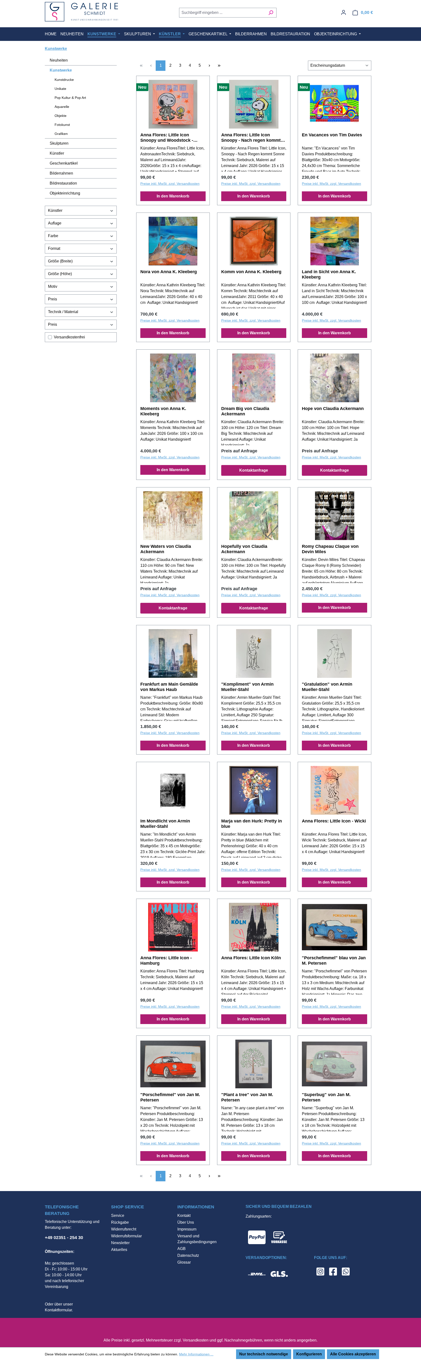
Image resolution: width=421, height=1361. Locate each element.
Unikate (60, 89)
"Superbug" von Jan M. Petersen (326, 1097)
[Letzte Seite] (219, 65)
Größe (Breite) (60, 261)
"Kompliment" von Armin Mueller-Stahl (247, 687)
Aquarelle (62, 107)
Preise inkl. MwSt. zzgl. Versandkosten (170, 184)
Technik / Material (63, 312)
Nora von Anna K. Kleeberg (168, 271)
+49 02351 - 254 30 (64, 1237)
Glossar (184, 1262)
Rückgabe (120, 1222)
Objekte (61, 116)
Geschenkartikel (64, 163)
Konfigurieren (309, 1354)
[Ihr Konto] (343, 12)
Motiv (52, 286)
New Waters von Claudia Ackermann (165, 549)
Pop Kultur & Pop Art (70, 98)
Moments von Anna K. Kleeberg (163, 411)
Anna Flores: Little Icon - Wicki (334, 821)
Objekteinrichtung (65, 193)
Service (117, 1215)
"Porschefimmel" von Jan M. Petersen (170, 1097)
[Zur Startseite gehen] (81, 11)
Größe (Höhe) (60, 274)
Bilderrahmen (61, 173)
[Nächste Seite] (209, 65)
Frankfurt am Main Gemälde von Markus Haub (169, 687)
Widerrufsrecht (123, 1229)
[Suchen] (271, 13)
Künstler (57, 153)
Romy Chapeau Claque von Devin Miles (330, 549)
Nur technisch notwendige (263, 1354)
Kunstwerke (61, 70)
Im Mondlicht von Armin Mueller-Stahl (165, 824)
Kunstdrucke (64, 80)
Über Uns (185, 1222)
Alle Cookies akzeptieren (353, 1354)
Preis (52, 299)
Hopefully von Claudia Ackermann (244, 549)
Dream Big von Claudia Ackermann (245, 411)
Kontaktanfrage (253, 470)
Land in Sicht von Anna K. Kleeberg (329, 274)
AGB (181, 1249)
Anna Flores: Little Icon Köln (251, 957)
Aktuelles (119, 1250)
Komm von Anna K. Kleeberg (251, 271)
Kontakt (184, 1215)
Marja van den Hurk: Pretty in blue (251, 824)
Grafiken (61, 134)
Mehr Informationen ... (196, 1354)
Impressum (186, 1229)
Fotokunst (62, 125)
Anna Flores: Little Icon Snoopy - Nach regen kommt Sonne (251, 137)
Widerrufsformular (126, 1236)
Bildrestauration (63, 183)
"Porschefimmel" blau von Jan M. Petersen (334, 960)
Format (54, 248)
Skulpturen (59, 143)
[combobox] (222, 13)
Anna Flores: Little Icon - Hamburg (166, 960)
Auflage (54, 223)
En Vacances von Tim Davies (332, 134)
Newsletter (120, 1243)
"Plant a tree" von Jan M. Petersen (247, 1097)
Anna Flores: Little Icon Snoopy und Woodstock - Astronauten (166, 137)
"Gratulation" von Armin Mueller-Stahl (327, 687)
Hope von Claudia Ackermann (333, 408)
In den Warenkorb (173, 196)
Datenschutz (188, 1255)
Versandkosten (196, 1340)
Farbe (53, 236)
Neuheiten (59, 60)
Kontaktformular (58, 1310)
